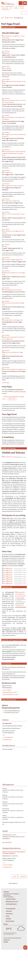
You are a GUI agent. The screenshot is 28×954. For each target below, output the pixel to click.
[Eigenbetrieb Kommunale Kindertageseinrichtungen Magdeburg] (14, 859)
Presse (2, 6)
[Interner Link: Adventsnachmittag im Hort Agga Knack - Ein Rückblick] (14, 119)
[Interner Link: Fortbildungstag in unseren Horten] (12, 289)
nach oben (23, 876)
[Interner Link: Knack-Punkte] (6, 68)
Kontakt (22, 8)
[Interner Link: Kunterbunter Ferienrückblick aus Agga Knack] (14, 304)
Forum (11, 8)
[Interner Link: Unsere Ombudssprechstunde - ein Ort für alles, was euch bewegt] (14, 102)
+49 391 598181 (6, 690)
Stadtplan (16, 8)
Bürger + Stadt (9, 17)
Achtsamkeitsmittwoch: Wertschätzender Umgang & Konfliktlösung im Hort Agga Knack (14, 159)
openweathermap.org (11, 933)
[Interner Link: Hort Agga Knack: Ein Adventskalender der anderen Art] (14, 136)
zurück (14, 876)
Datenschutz (5, 8)
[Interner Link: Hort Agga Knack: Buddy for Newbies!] (12, 185)
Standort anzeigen (11, 899)
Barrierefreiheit (6, 9)
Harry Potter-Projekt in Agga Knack (14, 261)
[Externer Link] (7, 12)
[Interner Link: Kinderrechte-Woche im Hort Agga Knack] (13, 369)
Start (2, 17)
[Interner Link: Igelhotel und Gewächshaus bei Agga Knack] (14, 354)
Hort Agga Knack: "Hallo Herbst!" (13, 174)
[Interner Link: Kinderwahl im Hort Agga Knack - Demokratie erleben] (14, 38)
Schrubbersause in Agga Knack (12, 203)
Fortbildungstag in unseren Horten (13, 292)
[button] (14, 457)
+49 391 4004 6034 (7, 737)
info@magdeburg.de (11, 904)
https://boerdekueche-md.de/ (10, 694)
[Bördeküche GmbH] (14, 689)
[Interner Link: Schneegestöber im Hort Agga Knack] (12, 320)
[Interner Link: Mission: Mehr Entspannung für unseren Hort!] (14, 216)
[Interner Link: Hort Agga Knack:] (7, 172)
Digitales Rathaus (9, 6)
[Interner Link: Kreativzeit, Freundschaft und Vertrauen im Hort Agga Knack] (14, 339)
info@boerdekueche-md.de (9, 692)
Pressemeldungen (10, 908)
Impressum (21, 6)
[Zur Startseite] (7, 3)
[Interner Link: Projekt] (4, 246)
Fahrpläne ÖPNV (7, 842)
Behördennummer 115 (12, 901)
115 (16, 6)
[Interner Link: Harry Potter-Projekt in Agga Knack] (12, 259)
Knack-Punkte (6, 70)
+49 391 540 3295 (7, 865)
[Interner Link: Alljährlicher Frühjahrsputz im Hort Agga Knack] (14, 274)
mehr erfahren (6, 51)
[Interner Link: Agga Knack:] (6, 53)
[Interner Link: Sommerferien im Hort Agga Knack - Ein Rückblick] (14, 233)
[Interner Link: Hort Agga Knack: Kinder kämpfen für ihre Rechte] (14, 83)
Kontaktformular (7, 739)
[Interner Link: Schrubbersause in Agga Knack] (11, 201)
